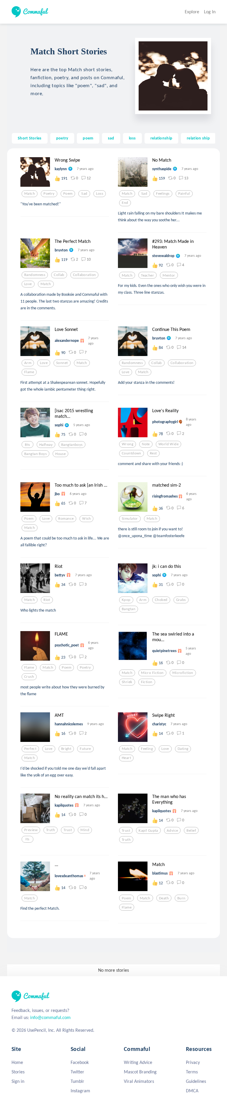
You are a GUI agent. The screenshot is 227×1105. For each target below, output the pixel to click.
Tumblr (77, 1081)
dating (183, 749)
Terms (192, 1072)
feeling (147, 749)
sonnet (62, 363)
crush (29, 677)
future (85, 749)
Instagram (80, 1090)
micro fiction (152, 673)
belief (191, 830)
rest (153, 453)
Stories (18, 1072)
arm (27, 363)
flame (29, 372)
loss (132, 138)
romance (66, 518)
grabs (181, 600)
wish (86, 518)
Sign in (18, 1081)
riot (46, 600)
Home (17, 1062)
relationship (161, 138)
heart (126, 758)
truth (50, 830)
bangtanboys (72, 445)
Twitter (77, 1072)
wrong (127, 444)
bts (27, 445)
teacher (147, 275)
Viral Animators (139, 1081)
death (164, 898)
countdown (131, 453)
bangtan (128, 609)
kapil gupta (148, 830)
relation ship (198, 138)
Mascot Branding (140, 1072)
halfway (46, 445)
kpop (126, 600)
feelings (162, 193)
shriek (127, 682)
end (125, 203)
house (60, 454)
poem (88, 138)
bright (66, 749)
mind (84, 830)
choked (161, 600)
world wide (168, 444)
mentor (169, 275)
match (29, 193)
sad (111, 138)
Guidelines (196, 1081)
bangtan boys (35, 454)
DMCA (192, 1090)
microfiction (182, 673)
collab (59, 275)
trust (68, 830)
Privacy (193, 1062)
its (27, 839)
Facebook (80, 1062)
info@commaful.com (50, 1017)
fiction (147, 682)
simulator (130, 518)
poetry (62, 138)
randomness (34, 275)
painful (184, 193)
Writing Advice (138, 1062)
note (146, 444)
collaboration (84, 275)
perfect (30, 749)
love (28, 284)
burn (181, 898)
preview (31, 830)
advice (172, 830)
